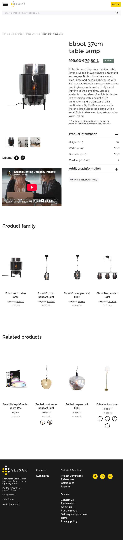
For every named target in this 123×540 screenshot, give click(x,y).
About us (66, 507)
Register (66, 486)
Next (56, 78)
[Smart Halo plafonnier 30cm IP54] (15, 378)
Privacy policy (69, 521)
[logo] (18, 4)
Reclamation (68, 503)
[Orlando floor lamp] (107, 378)
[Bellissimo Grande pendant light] (46, 378)
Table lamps (32, 34)
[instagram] (102, 476)
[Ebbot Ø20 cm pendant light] (46, 267)
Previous (7, 78)
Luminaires (17, 34)
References (67, 479)
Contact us (67, 499)
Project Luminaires (72, 475)
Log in (115, 4)
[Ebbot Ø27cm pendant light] (77, 267)
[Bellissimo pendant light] (77, 378)
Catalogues (67, 483)
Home (5, 34)
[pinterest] (23, 158)
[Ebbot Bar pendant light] (107, 267)
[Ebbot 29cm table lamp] (15, 267)
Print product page (85, 180)
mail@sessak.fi (11, 504)
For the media (69, 510)
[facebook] (16, 158)
